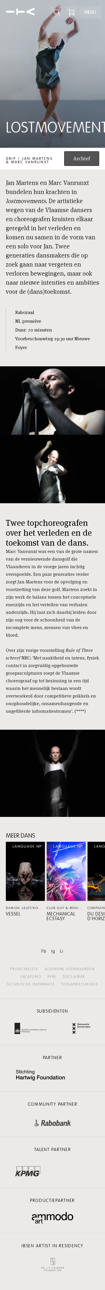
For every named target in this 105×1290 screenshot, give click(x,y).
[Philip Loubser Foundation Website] (52, 1263)
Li (61, 951)
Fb (43, 951)
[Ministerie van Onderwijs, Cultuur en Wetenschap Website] (31, 1029)
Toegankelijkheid (79, 984)
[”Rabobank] (52, 1122)
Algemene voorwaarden (70, 969)
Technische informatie (31, 984)
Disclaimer (74, 977)
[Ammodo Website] (53, 1218)
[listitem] (25, 879)
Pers (52, 977)
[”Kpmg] (28, 1170)
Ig (53, 951)
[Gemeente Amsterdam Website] (81, 1029)
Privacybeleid (24, 969)
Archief (81, 158)
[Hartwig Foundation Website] (40, 1075)
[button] (25, 879)
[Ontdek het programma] (57, 12)
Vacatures (30, 977)
